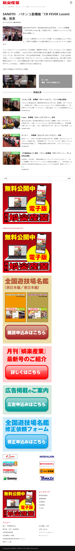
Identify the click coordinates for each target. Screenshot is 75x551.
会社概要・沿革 (44, 526)
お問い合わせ (43, 529)
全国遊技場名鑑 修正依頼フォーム (14, 539)
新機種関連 (18, 22)
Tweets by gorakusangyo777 (13, 228)
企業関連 (42, 502)
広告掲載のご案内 (8, 535)
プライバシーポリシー (46, 532)
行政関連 (42, 505)
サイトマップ (43, 535)
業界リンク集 (7, 542)
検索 (69, 178)
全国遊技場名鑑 (8, 532)
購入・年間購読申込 (9, 526)
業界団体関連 (43, 495)
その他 (41, 508)
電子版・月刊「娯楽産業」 (11, 529)
